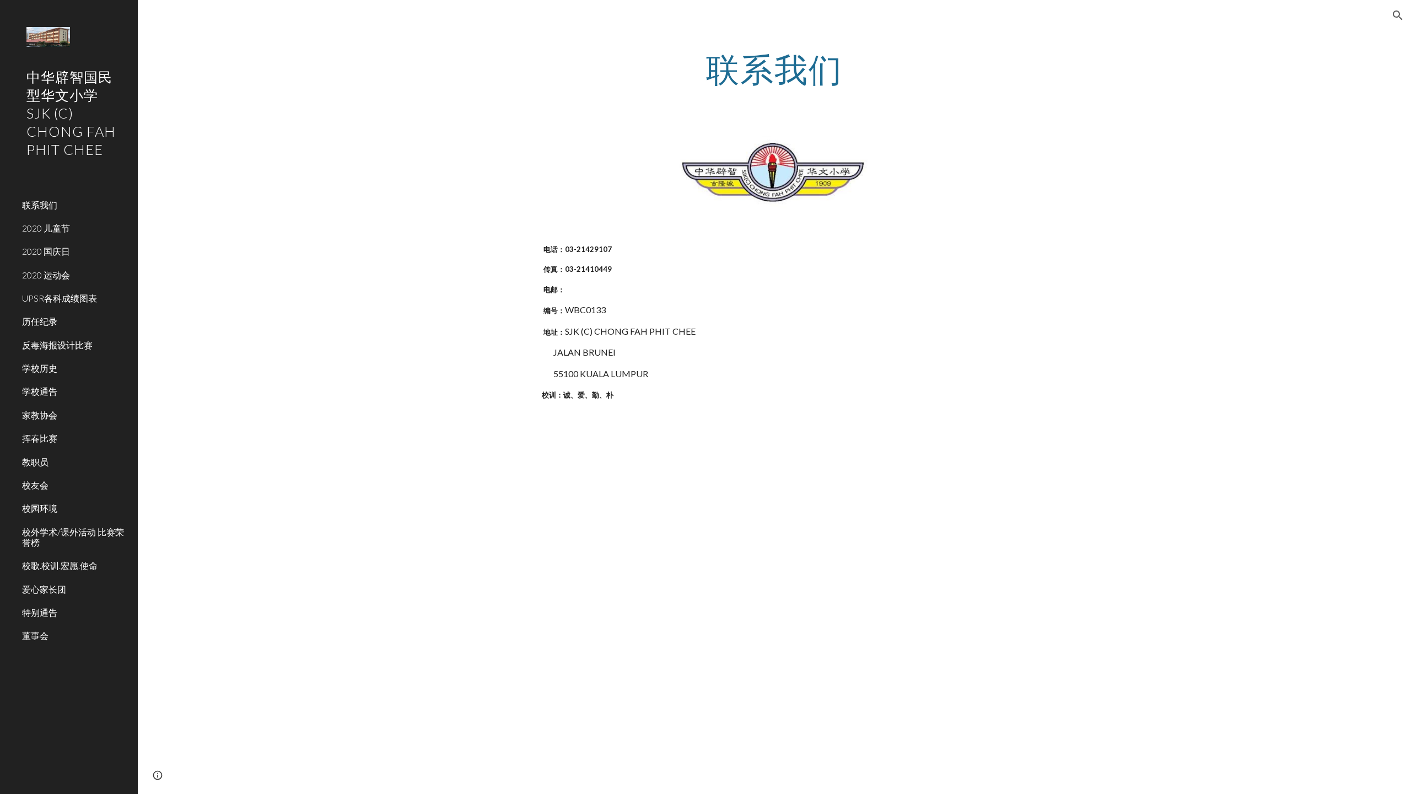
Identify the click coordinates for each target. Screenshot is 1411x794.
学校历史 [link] (39, 368)
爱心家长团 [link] (44, 589)
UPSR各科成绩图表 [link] (59, 298)
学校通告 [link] (39, 391)
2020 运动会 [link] (46, 275)
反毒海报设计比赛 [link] (57, 345)
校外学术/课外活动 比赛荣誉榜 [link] (73, 537)
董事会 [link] (35, 635)
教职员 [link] (35, 462)
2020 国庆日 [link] (46, 251)
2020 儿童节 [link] (46, 228)
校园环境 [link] (39, 508)
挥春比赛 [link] (39, 438)
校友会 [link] (35, 485)
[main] (774, 69)
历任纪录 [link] (39, 321)
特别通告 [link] (39, 612)
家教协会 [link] (39, 415)
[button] (1398, 15)
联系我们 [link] (39, 205)
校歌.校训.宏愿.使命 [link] (60, 565)
